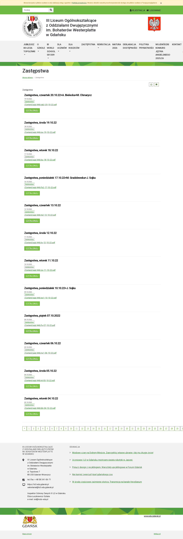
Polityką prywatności (79, 3)
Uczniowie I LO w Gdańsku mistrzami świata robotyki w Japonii (102, 460)
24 (149, 428)
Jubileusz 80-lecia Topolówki (29, 48)
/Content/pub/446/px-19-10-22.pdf (40, 132)
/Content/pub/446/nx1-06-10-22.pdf (40, 353)
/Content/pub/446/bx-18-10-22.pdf (40, 160)
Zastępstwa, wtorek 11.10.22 (41, 260)
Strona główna (27, 77)
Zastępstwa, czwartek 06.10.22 (42, 343)
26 (161, 428)
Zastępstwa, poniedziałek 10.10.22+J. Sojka (49, 288)
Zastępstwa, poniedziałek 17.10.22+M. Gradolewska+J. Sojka (59, 177)
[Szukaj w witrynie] (51, 10)
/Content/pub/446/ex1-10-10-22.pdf (40, 298)
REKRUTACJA (103, 44)
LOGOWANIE (155, 10)
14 (93, 428)
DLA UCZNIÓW (62, 46)
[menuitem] (29, 51)
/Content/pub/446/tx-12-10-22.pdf (39, 242)
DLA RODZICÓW (74, 46)
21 (133, 428)
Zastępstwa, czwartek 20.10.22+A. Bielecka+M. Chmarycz (58, 95)
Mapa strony (27, 534)
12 (82, 428)
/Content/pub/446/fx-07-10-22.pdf (39, 325)
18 (116, 428)
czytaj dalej (33, 110)
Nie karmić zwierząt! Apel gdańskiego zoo (92, 474)
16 (105, 428)
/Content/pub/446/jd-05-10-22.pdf (39, 380)
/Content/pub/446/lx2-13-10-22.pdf (40, 215)
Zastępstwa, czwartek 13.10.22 (42, 205)
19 (121, 428)
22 (138, 428)
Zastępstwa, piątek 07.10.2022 (42, 315)
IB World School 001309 (51, 49)
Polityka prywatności (146, 46)
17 (110, 428)
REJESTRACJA (138, 10)
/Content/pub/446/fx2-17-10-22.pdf (40, 187)
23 (144, 428)
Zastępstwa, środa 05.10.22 (40, 370)
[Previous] (24, 428)
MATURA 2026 (116, 46)
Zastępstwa (88, 44)
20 (127, 428)
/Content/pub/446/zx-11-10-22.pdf (40, 270)
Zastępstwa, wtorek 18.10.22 (41, 150)
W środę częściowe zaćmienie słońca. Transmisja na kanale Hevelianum (107, 482)
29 (177, 428)
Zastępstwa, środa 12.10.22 (40, 233)
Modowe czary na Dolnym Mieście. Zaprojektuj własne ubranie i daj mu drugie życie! (112, 452)
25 (155, 428)
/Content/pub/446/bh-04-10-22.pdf (40, 408)
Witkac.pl (157, 534)
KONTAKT (177, 44)
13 (88, 428)
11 (77, 428)
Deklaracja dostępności (130, 46)
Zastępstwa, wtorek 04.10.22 (41, 398)
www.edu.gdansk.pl (152, 516)
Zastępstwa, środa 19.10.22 (40, 122)
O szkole (41, 46)
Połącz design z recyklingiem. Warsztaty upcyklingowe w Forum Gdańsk (107, 467)
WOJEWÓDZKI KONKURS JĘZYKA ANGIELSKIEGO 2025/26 (162, 51)
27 (166, 428)
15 (99, 428)
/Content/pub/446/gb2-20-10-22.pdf (40, 104)
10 (71, 428)
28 (172, 428)
